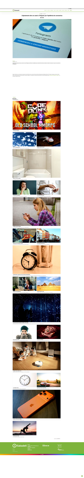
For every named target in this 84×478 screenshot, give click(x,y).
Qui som (14, 448)
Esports (60, 10)
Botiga (68, 10)
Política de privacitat (15, 451)
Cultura (57, 10)
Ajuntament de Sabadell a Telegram (54, 75)
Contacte (14, 450)
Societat (45, 10)
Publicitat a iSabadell (31, 447)
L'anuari (29, 448)
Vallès (55, 10)
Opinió (63, 10)
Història (66, 10)
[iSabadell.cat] (9, 11)
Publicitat (14, 449)
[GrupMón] (69, 8)
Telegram (14, 97)
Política (48, 10)
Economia (51, 10)
